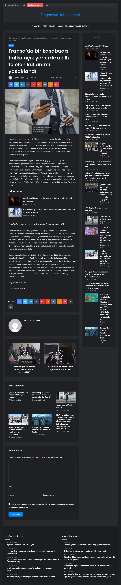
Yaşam (78, 26)
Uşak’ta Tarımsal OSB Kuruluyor (98, 46)
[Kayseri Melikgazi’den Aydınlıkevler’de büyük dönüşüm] (91, 146)
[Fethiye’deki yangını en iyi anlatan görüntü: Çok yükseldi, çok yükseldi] (15, 201)
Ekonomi (52, 26)
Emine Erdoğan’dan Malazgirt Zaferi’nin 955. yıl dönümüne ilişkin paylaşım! (97, 285)
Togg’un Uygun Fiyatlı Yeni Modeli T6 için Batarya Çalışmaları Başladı (96, 274)
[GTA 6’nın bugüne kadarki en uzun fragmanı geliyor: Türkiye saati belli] (91, 231)
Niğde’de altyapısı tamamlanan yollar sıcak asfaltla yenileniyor (17, 430)
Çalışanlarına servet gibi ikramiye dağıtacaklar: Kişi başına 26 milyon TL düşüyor (106, 192)
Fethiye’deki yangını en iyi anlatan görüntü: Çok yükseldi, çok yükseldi (105, 58)
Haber (44, 26)
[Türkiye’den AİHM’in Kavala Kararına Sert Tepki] (42, 419)
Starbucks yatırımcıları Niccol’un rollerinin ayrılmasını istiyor (98, 96)
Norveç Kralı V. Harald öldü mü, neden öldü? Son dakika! (98, 127)
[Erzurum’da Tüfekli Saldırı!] (66, 397)
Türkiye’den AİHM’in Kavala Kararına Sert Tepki (41, 429)
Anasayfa (36, 26)
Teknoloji (69, 26)
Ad (10, 486)
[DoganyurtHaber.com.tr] (60, 15)
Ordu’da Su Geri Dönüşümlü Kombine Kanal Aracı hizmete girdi (97, 116)
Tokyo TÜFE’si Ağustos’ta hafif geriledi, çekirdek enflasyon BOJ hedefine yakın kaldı (98, 175)
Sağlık (60, 26)
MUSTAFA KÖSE (18, 78)
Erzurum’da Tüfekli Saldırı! (64, 406)
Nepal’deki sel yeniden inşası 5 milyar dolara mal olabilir (98, 106)
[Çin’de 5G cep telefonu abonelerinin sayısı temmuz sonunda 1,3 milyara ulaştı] (15, 212)
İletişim (85, 26)
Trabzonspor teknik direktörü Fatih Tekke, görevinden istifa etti (41, 394)
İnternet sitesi (48, 495)
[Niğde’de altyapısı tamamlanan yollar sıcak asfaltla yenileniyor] (19, 419)
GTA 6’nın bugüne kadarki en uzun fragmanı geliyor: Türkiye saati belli (106, 235)
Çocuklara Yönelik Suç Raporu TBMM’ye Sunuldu (18, 394)
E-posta (12, 495)
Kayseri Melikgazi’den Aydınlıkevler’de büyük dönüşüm (106, 148)
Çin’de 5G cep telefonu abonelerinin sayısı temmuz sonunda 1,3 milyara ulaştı (72, 5)
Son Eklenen (99, 37)
